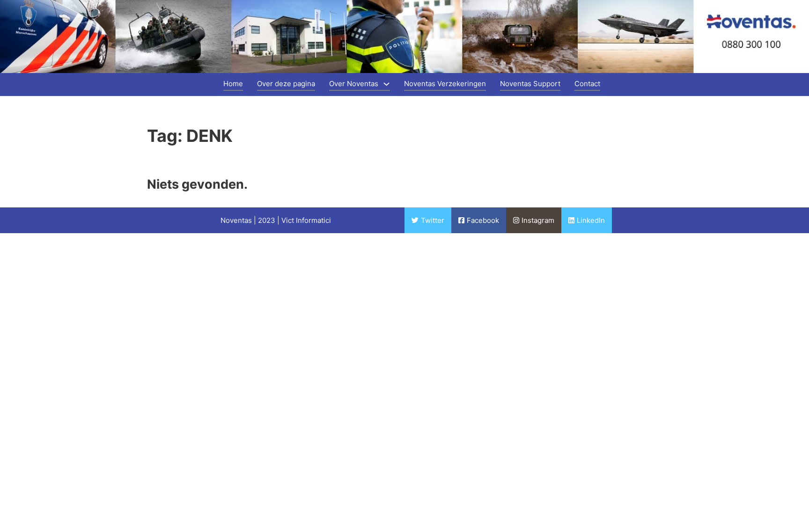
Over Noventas (353, 83)
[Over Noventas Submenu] (386, 84)
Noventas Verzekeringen (445, 83)
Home (233, 83)
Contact (587, 83)
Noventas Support (530, 83)
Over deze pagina (286, 83)
